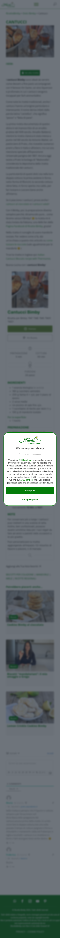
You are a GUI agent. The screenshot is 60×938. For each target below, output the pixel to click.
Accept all (30, 490)
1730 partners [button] (25, 460)
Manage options (30, 499)
